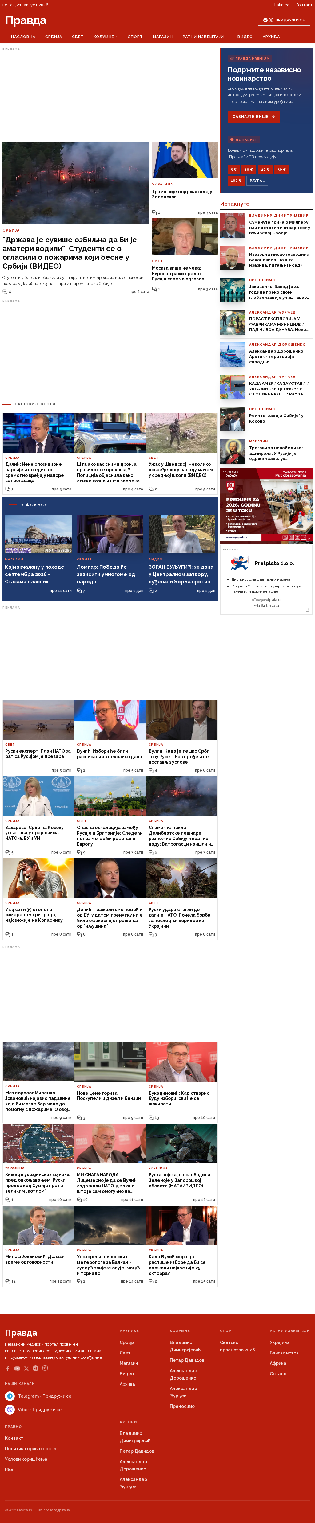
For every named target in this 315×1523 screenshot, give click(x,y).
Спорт (135, 36)
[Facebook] (7, 1368)
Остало (278, 1373)
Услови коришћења (26, 1459)
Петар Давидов (187, 1360)
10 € (249, 169)
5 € (234, 169)
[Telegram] (35, 1368)
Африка (278, 1363)
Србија (53, 36)
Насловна (23, 36)
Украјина (280, 1342)
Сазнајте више (251, 117)
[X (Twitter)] (26, 1368)
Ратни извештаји (203, 36)
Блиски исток (284, 1352)
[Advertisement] (110, 96)
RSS (9, 1469)
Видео (245, 36)
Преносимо (182, 1406)
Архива (271, 36)
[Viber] (45, 1368)
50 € (281, 169)
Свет (78, 36)
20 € (265, 169)
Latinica (281, 4)
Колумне (104, 36)
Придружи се (290, 20)
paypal (257, 181)
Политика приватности (30, 1448)
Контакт (304, 4)
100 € (236, 180)
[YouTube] (17, 1368)
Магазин (163, 36)
